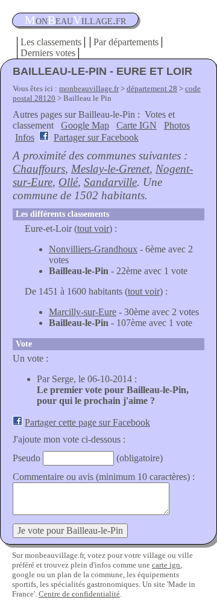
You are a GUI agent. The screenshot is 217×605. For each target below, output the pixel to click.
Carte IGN (136, 125)
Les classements (50, 42)
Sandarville (110, 182)
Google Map (85, 125)
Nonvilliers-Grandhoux (93, 249)
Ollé (68, 182)
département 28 (152, 88)
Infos (24, 137)
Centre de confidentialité (79, 593)
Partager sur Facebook (96, 137)
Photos (177, 125)
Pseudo (26, 458)
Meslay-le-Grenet (110, 168)
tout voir (93, 228)
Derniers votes (47, 53)
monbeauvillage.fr (89, 88)
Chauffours (39, 168)
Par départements (126, 42)
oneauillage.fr (75, 20)
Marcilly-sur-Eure (82, 312)
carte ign (166, 564)
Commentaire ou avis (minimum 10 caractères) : (104, 477)
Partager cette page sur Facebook (87, 422)
